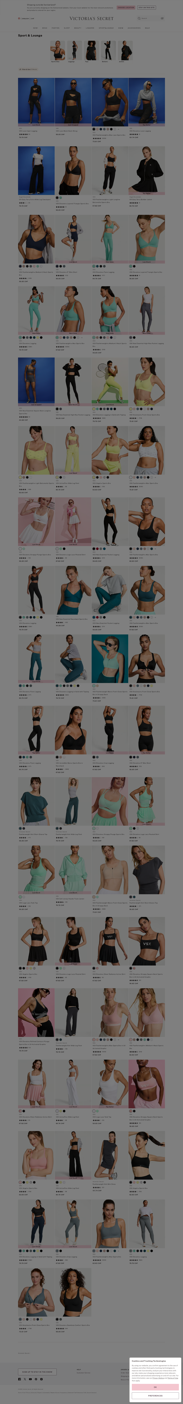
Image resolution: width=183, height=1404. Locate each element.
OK (155, 1387)
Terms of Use (173, 1378)
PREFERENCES (155, 1396)
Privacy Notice (158, 1378)
